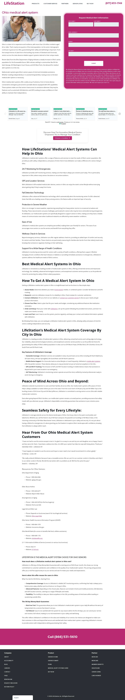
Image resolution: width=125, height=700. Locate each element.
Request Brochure (11, 683)
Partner (94, 653)
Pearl (50, 664)
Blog (6, 664)
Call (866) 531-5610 (62, 636)
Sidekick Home (53, 657)
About (6, 657)
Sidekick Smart (53, 660)
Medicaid (95, 657)
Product (51, 653)
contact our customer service (69, 298)
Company (7, 653)
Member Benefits (98, 664)
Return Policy (9, 687)
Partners (64, 3)
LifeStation (54, 309)
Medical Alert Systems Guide (58, 668)
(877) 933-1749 (114, 3)
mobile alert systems (93, 361)
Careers (7, 668)
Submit (93, 63)
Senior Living (78, 3)
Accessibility (8, 660)
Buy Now (90, 3)
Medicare (95, 660)
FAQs (6, 675)
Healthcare (96, 668)
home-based (59, 290)
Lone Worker (96, 675)
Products (35, 3)
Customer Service (50, 3)
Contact (7, 672)
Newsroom (8, 679)
